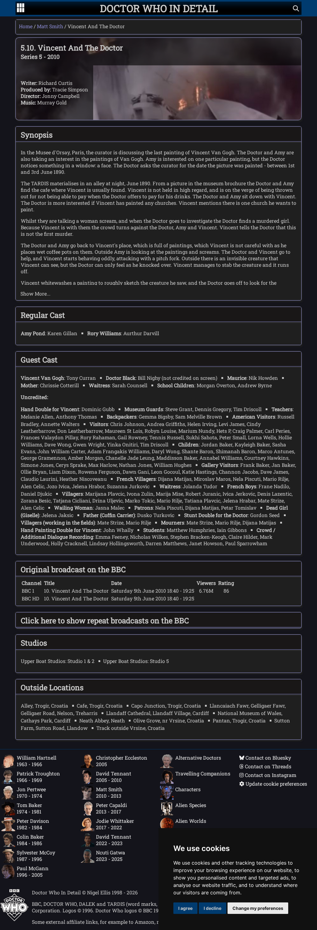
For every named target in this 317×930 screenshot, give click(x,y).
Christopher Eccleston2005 (121, 760)
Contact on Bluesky (267, 757)
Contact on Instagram (270, 775)
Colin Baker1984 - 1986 (30, 839)
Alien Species (190, 805)
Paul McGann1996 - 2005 (33, 871)
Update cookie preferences (275, 783)
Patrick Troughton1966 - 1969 (38, 776)
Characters (188, 789)
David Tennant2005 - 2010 (113, 776)
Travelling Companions (202, 773)
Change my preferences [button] (257, 908)
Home (26, 26)
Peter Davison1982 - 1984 (33, 824)
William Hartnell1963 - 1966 (36, 760)
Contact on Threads (267, 766)
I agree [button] (185, 908)
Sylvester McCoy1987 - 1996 (36, 855)
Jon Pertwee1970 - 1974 (31, 792)
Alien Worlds (190, 821)
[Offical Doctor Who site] (14, 919)
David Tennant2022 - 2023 (113, 839)
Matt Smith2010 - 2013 (109, 792)
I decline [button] (212, 908)
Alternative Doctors (198, 757)
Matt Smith (50, 26)
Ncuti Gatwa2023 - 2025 (110, 855)
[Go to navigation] (20, 8)
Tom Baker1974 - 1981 (29, 808)
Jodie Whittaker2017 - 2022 (115, 824)
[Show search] (296, 8)
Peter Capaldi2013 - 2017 (111, 808)
